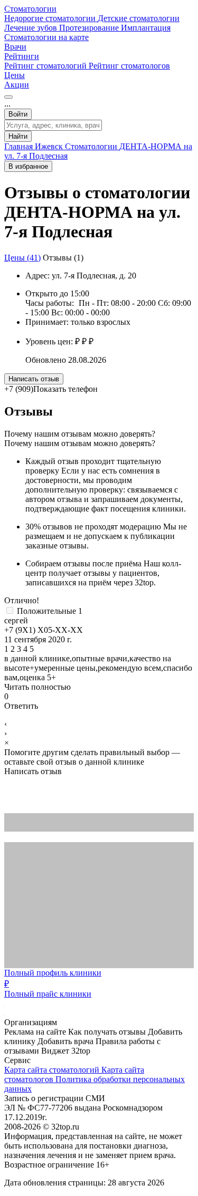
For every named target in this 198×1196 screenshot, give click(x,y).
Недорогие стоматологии (51, 18)
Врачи (15, 46)
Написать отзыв (33, 379)
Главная (19, 146)
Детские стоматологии (139, 18)
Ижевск (50, 146)
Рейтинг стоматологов (129, 65)
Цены (14, 75)
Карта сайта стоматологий (52, 1069)
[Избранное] (8, 97)
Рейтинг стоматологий (46, 65)
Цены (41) (22, 257)
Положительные (49, 610)
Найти (17, 136)
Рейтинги (21, 56)
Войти (17, 114)
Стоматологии (30, 8)
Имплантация (146, 27)
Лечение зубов (31, 27)
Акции (16, 84)
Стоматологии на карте (46, 37)
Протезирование (90, 27)
